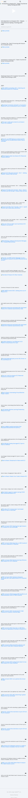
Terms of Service (14, 795)
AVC (5, 2)
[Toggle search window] (20, 1)
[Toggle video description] (26, 21)
